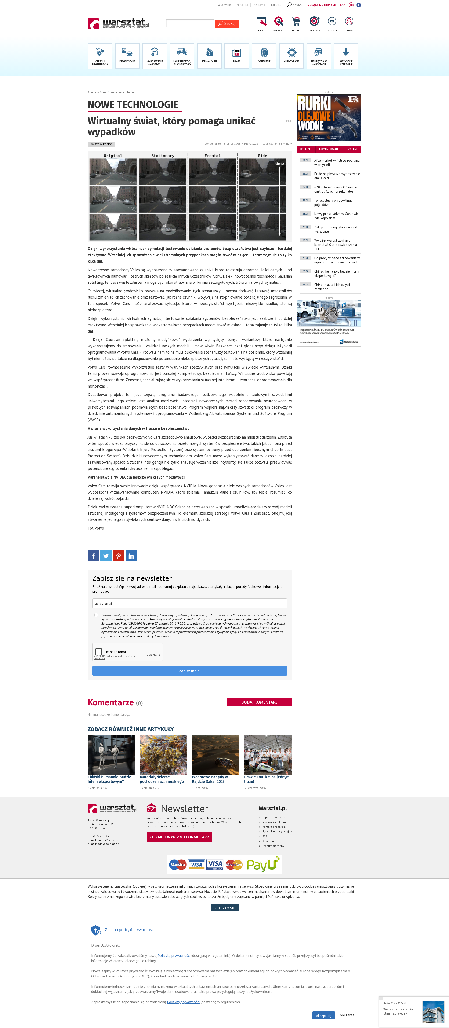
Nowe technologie (122, 92)
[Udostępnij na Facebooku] (93, 555)
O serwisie (224, 5)
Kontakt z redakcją (274, 826)
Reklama (259, 5)
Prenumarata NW (273, 846)
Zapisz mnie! (189, 671)
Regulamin (269, 841)
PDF (289, 121)
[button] (346, 56)
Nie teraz (347, 1015)
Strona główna (97, 92)
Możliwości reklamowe (276, 822)
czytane (352, 149)
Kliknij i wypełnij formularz (179, 837)
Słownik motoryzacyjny (277, 831)
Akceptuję (323, 1015)
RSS (264, 836)
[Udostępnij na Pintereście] (118, 555)
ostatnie (306, 149)
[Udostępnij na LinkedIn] (131, 555)
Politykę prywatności (174, 955)
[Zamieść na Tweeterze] (106, 555)
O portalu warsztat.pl (276, 817)
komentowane (329, 149)
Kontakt (276, 5)
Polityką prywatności (183, 1001)
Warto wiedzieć (101, 144)
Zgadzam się (226, 908)
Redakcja (242, 5)
